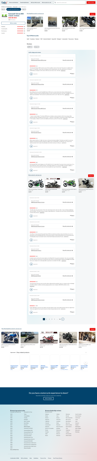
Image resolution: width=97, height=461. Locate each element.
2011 (11, 433)
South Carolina (78, 414)
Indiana (57, 414)
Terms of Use (43, 458)
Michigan (58, 428)
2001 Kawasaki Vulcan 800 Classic (38, 108)
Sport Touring (27, 421)
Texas (76, 419)
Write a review (91, 2)
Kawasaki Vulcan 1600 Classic (30, 446)
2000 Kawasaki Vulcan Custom (37, 202)
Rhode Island (68, 435)
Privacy (49, 458)
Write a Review (48, 398)
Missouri (58, 433)
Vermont (77, 423)
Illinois (46, 435)
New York (68, 423)
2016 (11, 426)
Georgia (47, 431)
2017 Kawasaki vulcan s (36, 132)
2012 (11, 431)
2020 (11, 419)
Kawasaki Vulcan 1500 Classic (30, 442)
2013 (11, 430)
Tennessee (77, 417)
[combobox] (30, 46)
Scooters (26, 424)
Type (3, 9)
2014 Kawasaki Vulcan (36, 275)
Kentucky (58, 419)
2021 (11, 417)
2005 (11, 444)
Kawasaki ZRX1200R (28, 441)
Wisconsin (77, 430)
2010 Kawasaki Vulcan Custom (37, 156)
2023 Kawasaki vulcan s (36, 250)
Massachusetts (59, 426)
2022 (11, 415)
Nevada (67, 415)
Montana (58, 435)
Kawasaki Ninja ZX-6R (28, 432)
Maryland (58, 424)
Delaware (47, 426)
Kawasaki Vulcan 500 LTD (29, 439)
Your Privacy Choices (57, 458)
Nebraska (68, 414)
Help (31, 458)
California (47, 421)
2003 (11, 447)
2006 (11, 442)
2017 (11, 424)
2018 (11, 423)
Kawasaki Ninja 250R (28, 430)
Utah (76, 421)
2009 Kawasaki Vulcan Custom (37, 299)
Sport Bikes (26, 423)
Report (72, 73)
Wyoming (77, 431)
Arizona (46, 417)
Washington (77, 426)
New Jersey (68, 419)
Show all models (27, 448)
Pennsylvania (68, 433)
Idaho (46, 433)
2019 (11, 421)
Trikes (25, 414)
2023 (11, 414)
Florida (46, 430)
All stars (36, 46)
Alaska (46, 415)
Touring (25, 417)
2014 (11, 428)
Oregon (67, 431)
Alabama (47, 414)
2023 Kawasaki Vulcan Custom (37, 226)
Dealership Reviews (24, 2)
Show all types (27, 426)
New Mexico (68, 421)
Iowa (57, 415)
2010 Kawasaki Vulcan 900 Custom (38, 60)
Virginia (76, 424)
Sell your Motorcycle (35, 2)
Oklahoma (68, 430)
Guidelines (36, 458)
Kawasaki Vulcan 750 (28, 437)
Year (23, 9)
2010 (11, 435)
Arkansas (47, 419)
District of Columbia (49, 428)
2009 (11, 437)
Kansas (57, 417)
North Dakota (68, 426)
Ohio (67, 428)
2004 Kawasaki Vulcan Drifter (37, 84)
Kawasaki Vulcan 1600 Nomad (30, 444)
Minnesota (58, 430)
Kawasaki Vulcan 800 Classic (13, 9)
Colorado (47, 423)
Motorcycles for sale (46, 2)
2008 (11, 439)
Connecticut (47, 424)
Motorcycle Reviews (13, 2)
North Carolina (69, 424)
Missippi (58, 431)
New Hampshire (69, 417)
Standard (26, 419)
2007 (11, 440)
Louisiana (58, 421)
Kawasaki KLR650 (27, 435)
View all (92, 14)
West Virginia (78, 428)
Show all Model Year (14, 449)
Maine (57, 423)
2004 (11, 446)
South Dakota (78, 415)
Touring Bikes (27, 415)
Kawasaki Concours (28, 433)
